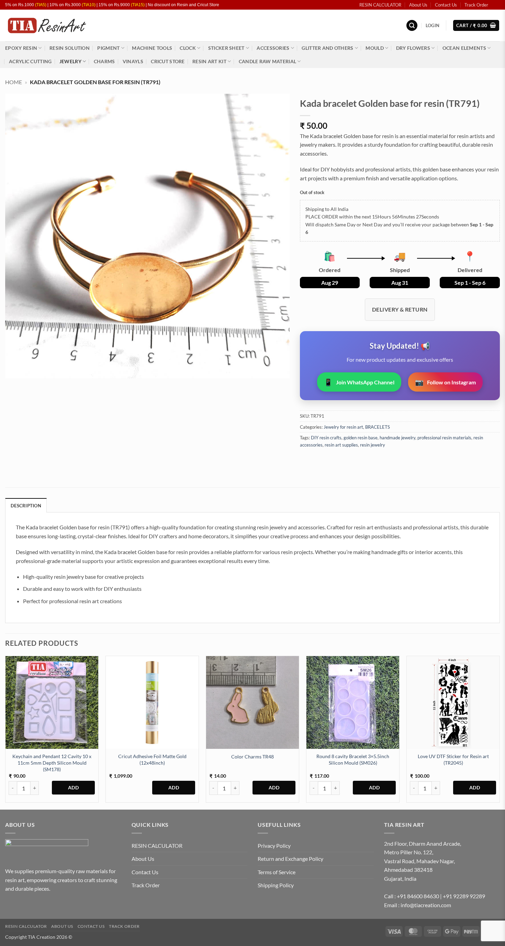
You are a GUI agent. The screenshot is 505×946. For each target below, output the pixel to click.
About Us (418, 5)
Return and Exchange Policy (290, 858)
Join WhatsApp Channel (359, 382)
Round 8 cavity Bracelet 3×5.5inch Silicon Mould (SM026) (352, 759)
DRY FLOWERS (413, 48)
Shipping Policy (276, 885)
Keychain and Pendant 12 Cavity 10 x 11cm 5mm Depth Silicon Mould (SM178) (51, 762)
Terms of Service (276, 872)
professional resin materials (444, 437)
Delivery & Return (400, 309)
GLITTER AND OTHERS (327, 48)
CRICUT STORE (167, 61)
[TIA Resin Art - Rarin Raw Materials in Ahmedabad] (46, 26)
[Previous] (5, 732)
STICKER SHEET (226, 48)
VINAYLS (133, 61)
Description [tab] (26, 505)
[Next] (499, 732)
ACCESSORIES (273, 48)
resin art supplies (341, 445)
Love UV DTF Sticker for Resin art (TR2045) (453, 759)
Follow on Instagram (445, 382)
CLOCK (187, 48)
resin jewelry (372, 445)
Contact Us (446, 5)
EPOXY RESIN (21, 48)
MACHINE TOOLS (152, 48)
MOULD (374, 48)
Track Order (476, 5)
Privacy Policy (274, 845)
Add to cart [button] (73, 788)
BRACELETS (377, 427)
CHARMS (104, 61)
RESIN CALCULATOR (380, 5)
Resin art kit (209, 61)
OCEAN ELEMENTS (464, 48)
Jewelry (70, 61)
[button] (411, 25)
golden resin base (361, 437)
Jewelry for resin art (343, 427)
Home (13, 82)
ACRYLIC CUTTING (30, 61)
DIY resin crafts (326, 437)
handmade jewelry (397, 437)
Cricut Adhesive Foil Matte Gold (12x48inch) (152, 759)
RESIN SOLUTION (69, 48)
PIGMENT (108, 48)
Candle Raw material (267, 61)
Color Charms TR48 (252, 756)
